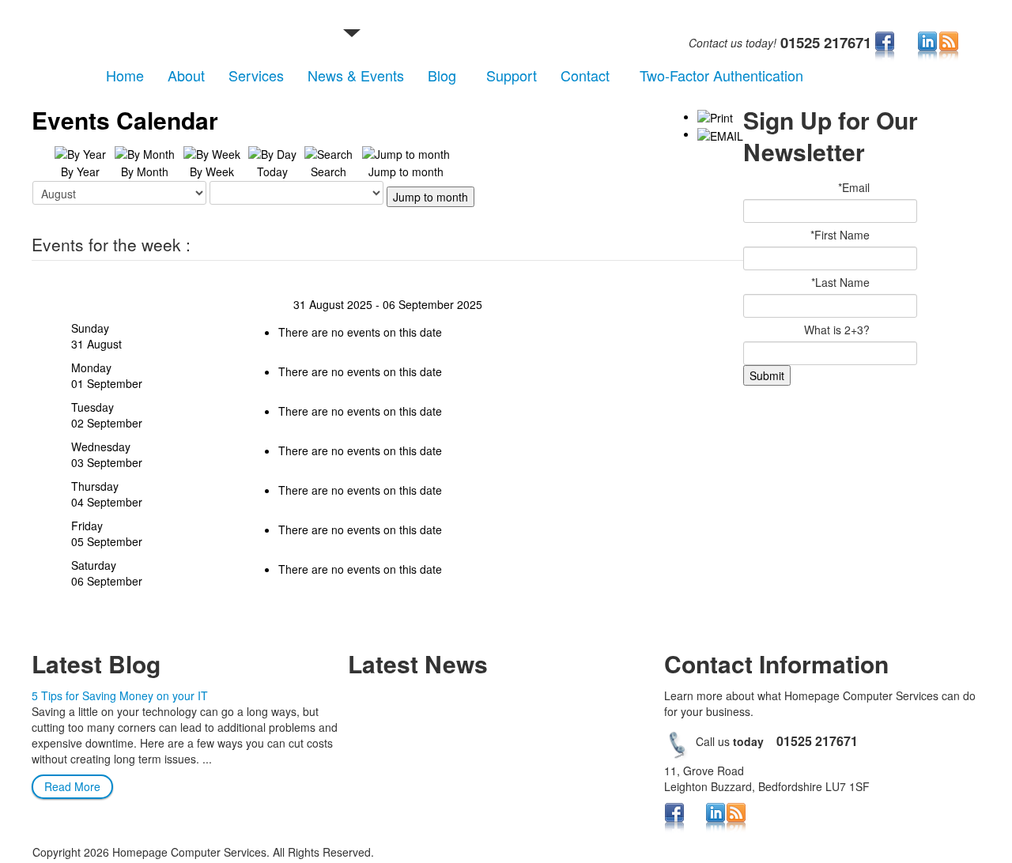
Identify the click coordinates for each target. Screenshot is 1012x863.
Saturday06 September (106, 573)
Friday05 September (106, 533)
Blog (442, 75)
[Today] (272, 152)
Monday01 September (106, 375)
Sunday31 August (96, 336)
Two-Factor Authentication (721, 75)
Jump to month (430, 197)
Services (256, 75)
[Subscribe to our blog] (948, 46)
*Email (854, 187)
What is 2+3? (837, 329)
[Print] (715, 116)
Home (125, 75)
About (186, 75)
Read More (72, 786)
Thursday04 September (106, 494)
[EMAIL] (720, 133)
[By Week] (211, 152)
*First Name (840, 235)
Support (511, 75)
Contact (585, 75)
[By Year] (80, 152)
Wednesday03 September (106, 454)
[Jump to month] (406, 152)
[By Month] (145, 152)
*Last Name (840, 282)
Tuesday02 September (106, 415)
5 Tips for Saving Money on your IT (120, 695)
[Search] (328, 152)
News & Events (356, 75)
